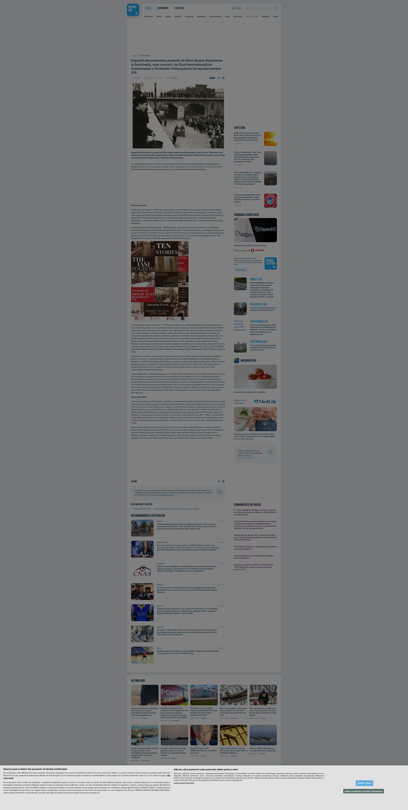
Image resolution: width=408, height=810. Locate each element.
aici (128, 787)
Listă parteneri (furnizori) (184, 783)
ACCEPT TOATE (364, 783)
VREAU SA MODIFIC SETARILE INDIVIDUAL (363, 791)
